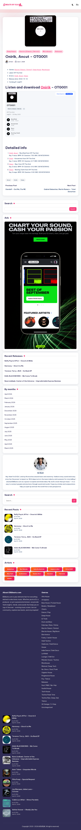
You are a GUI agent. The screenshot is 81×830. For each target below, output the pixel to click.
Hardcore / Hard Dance (50, 644)
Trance (44, 701)
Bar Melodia (24, 569)
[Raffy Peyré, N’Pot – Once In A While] (8, 518)
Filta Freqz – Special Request (23, 779)
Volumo (9, 578)
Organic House (47, 672)
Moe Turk (10, 574)
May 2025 (8, 440)
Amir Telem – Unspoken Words (24, 769)
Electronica (46, 635)
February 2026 (10, 402)
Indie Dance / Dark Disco (50, 650)
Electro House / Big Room (51, 631)
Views (26, 76)
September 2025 (11, 423)
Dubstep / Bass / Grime (50, 625)
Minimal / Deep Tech (49, 666)
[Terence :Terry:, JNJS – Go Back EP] (8, 539)
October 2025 (10, 419)
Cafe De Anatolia (39, 569)
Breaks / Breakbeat (48, 606)
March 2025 (9, 448)
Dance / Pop (46, 612)
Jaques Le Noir (55, 569)
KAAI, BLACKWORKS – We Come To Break (21, 376)
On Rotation (23, 574)
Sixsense (50, 574)
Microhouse (47, 51)
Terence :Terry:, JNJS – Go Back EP (18, 371)
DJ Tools (44, 619)
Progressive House (48, 676)
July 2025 (8, 432)
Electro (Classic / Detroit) (29, 51)
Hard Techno (46, 641)
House (44, 647)
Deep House (11, 51)
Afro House (45, 597)
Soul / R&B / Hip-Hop (49, 685)
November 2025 (10, 415)
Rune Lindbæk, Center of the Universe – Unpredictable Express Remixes (33, 381)
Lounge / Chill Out (48, 657)
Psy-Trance (46, 679)
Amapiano (45, 600)
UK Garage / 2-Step (49, 704)
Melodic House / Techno (50, 660)
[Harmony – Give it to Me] (8, 529)
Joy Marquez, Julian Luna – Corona (22, 790)
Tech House (46, 692)
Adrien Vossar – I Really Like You (24, 810)
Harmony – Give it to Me (14, 366)
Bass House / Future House (51, 603)
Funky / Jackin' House (49, 638)
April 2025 (8, 444)
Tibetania (62, 574)
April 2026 (8, 394)
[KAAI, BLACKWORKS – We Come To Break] (8, 550)
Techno (48, 695)
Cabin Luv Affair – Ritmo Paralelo (25, 800)
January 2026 (9, 407)
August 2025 (9, 427)
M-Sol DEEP (69, 569)
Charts (44, 609)
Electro (50, 628)
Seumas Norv (37, 574)
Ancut (21, 76)
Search (8, 203)
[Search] (74, 501)
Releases (58, 51)
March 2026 (9, 398)
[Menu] (77, 4)
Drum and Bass (47, 622)
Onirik (16, 76)
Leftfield (45, 654)
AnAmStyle (10, 569)
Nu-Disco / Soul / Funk (50, 669)
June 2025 (8, 436)
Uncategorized (47, 707)
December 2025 (10, 411)
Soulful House (46, 688)
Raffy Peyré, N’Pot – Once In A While (19, 361)
